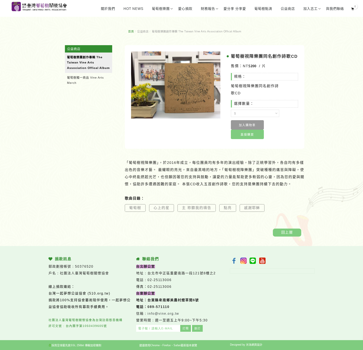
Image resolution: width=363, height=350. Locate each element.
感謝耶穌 (252, 208)
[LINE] (253, 261)
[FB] (234, 261)
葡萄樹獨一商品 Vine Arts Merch (85, 80)
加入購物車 (247, 125)
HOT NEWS (133, 9)
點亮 (228, 208)
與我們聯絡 (335, 9)
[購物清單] (352, 8)
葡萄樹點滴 (263, 9)
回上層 (287, 232)
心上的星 (162, 208)
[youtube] (263, 261)
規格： (240, 77)
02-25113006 (159, 280)
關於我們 (108, 9)
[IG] (243, 261)
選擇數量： (244, 104)
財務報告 (208, 9)
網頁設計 (256, 344)
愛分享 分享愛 (235, 9)
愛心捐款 (185, 9)
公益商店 (288, 9)
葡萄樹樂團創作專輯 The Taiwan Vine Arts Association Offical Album (196, 31)
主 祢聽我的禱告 (196, 208)
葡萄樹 (135, 208)
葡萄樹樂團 (161, 9)
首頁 (131, 31)
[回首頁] (39, 6)
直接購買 (247, 134)
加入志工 (310, 9)
